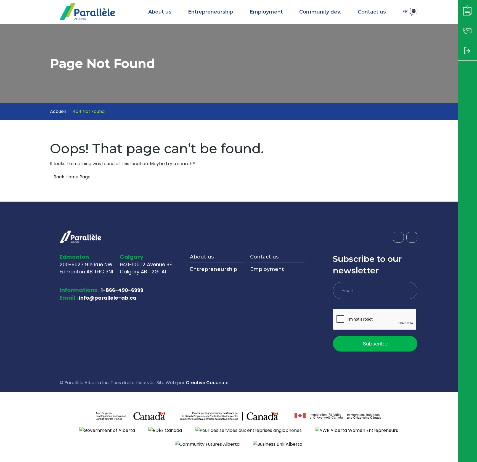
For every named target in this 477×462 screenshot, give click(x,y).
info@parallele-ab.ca (107, 297)
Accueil (58, 111)
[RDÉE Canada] (165, 430)
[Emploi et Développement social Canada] (229, 416)
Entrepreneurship (213, 269)
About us (202, 257)
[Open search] (395, 11)
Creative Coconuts (207, 382)
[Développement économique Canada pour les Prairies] (113, 416)
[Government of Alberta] (107, 430)
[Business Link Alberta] (277, 444)
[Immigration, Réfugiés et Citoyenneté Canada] (338, 416)
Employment (267, 269)
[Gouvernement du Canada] (147, 416)
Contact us (264, 257)
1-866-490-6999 (122, 290)
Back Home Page (72, 177)
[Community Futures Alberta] (207, 444)
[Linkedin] (411, 237)
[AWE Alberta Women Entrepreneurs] (356, 430)
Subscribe (375, 343)
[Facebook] (398, 237)
